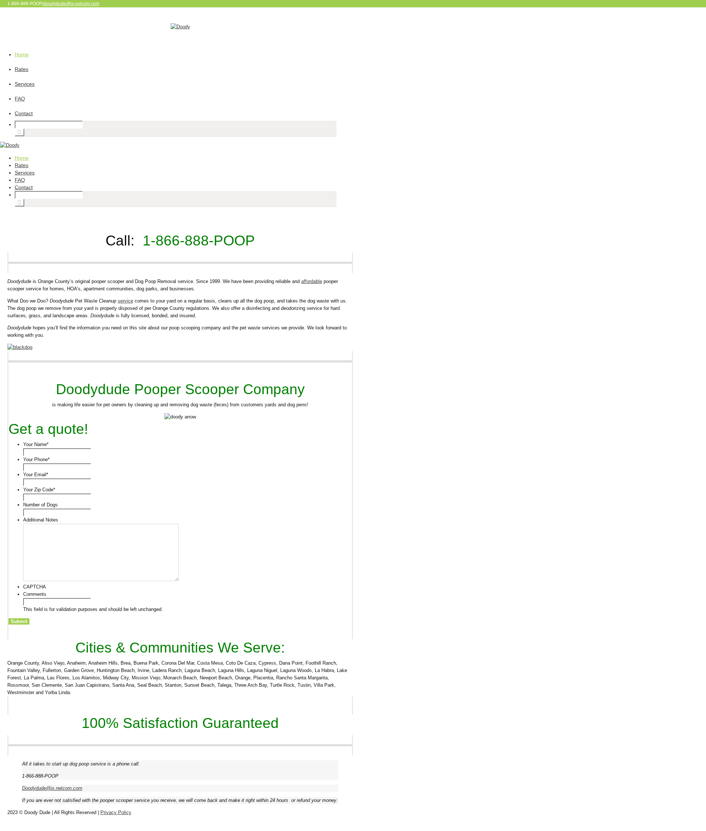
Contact (24, 113)
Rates (21, 69)
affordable (311, 281)
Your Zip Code (39, 489)
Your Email (35, 474)
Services (25, 84)
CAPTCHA (34, 587)
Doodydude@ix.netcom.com (52, 788)
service (125, 301)
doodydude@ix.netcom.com (71, 3)
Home (22, 54)
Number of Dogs (40, 505)
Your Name (36, 444)
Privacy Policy (115, 812)
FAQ (20, 99)
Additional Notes (40, 520)
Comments (34, 594)
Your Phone (36, 459)
